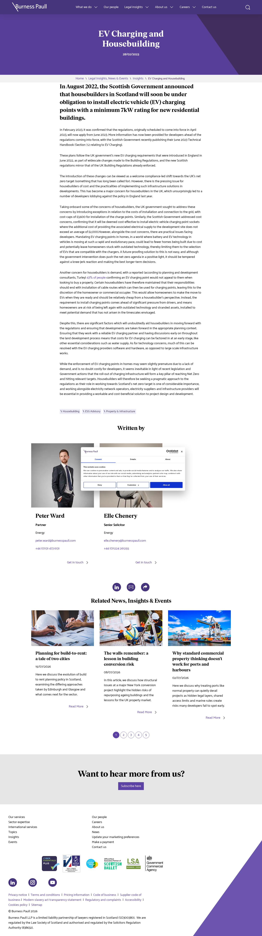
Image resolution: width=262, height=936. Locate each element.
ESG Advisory (92, 411)
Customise (131, 485)
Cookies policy (17, 905)
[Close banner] (182, 451)
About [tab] (167, 459)
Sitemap (36, 905)
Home (80, 78)
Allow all (166, 485)
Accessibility (133, 900)
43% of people (96, 277)
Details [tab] (133, 459)
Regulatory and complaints (103, 900)
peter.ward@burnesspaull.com (55, 540)
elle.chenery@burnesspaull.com (125, 540)
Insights (138, 78)
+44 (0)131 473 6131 (47, 548)
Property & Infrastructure (120, 411)
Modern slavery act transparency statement (52, 900)
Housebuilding (71, 411)
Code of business (104, 895)
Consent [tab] (98, 459)
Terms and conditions (45, 895)
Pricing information (76, 895)
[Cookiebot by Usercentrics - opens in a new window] (168, 451)
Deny (100, 485)
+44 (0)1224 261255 (116, 548)
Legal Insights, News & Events (108, 78)
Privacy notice (17, 895)
